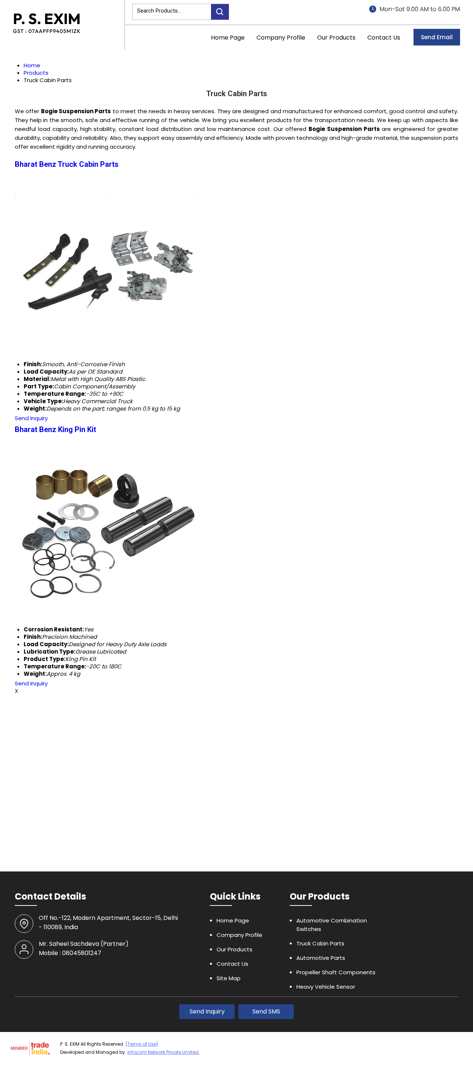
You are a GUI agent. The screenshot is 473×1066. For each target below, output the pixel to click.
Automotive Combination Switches (331, 925)
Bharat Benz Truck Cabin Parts (67, 164)
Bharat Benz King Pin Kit (55, 429)
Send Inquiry (31, 418)
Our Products (336, 37)
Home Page (228, 37)
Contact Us (383, 37)
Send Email (437, 37)
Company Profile (280, 37)
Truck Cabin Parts (320, 943)
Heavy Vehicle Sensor (325, 987)
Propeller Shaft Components (335, 972)
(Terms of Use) (142, 1044)
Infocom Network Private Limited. (163, 1052)
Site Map (229, 978)
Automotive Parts (320, 958)
